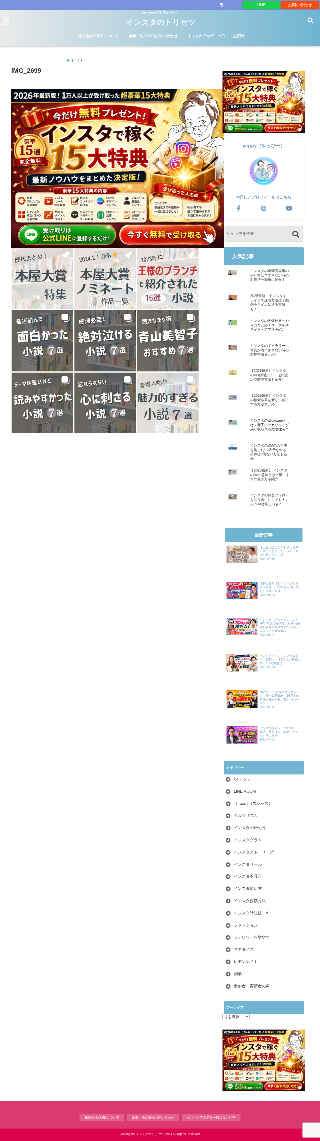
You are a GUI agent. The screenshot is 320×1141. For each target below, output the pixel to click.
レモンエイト (246, 961)
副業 (238, 974)
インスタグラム (248, 840)
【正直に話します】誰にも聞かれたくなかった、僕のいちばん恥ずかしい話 (279, 551)
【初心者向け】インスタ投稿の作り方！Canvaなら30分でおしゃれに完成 (279, 587)
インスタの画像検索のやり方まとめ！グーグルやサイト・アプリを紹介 (269, 325)
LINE (261, 5)
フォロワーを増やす (252, 937)
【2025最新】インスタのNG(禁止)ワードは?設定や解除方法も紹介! (269, 375)
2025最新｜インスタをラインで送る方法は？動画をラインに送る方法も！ (269, 302)
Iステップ (242, 779)
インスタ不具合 (248, 876)
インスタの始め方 (250, 828)
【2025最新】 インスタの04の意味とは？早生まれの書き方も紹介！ (269, 475)
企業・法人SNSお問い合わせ (153, 36)
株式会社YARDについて (98, 36)
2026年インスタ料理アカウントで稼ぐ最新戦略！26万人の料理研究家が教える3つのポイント (280, 697)
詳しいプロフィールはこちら (266, 197)
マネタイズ (244, 949)
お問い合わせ (300, 5)
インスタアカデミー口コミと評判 (216, 36)
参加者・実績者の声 (252, 986)
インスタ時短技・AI (252, 913)
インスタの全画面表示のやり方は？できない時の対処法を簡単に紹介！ (269, 275)
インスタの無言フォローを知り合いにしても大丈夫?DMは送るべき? (269, 499)
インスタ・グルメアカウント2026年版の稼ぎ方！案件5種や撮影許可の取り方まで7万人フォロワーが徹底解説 (280, 625)
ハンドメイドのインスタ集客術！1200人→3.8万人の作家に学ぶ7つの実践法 (280, 659)
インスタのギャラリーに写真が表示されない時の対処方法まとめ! (269, 350)
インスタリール (248, 864)
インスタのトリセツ (161, 22)
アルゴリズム (246, 815)
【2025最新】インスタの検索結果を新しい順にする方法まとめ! (269, 400)
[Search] (295, 234)
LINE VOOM (245, 791)
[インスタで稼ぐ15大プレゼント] (117, 168)
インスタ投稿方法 (250, 901)
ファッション (246, 925)
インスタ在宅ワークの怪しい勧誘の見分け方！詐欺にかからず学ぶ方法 (279, 732)
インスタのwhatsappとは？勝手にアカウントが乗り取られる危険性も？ (269, 425)
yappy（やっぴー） (263, 145)
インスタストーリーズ (254, 852)
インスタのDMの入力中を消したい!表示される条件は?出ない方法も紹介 (268, 452)
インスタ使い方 (248, 888)
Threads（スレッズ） (253, 803)
